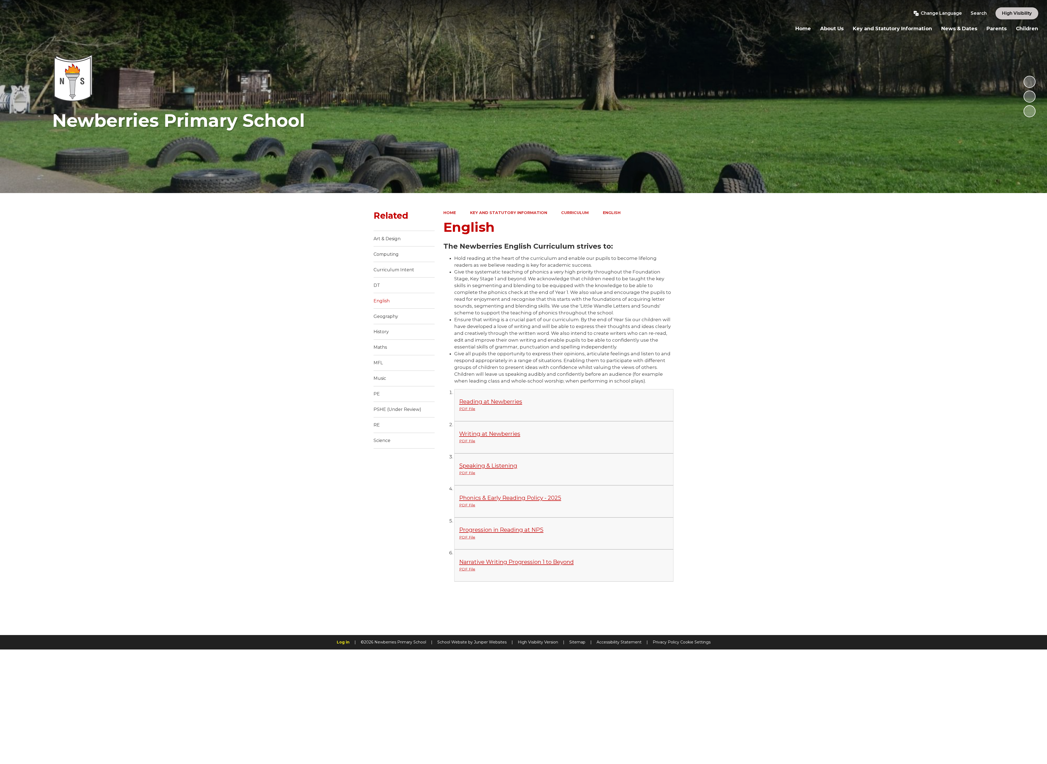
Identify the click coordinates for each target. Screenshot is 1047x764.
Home (449, 212)
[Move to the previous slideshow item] (1030, 97)
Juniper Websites (490, 642)
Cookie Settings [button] (695, 642)
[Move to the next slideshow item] (1030, 111)
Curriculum (575, 212)
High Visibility (1017, 13)
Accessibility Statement (619, 642)
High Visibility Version (538, 642)
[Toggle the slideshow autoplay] (1030, 82)
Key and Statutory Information (508, 212)
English (612, 212)
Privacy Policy (666, 642)
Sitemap (577, 642)
